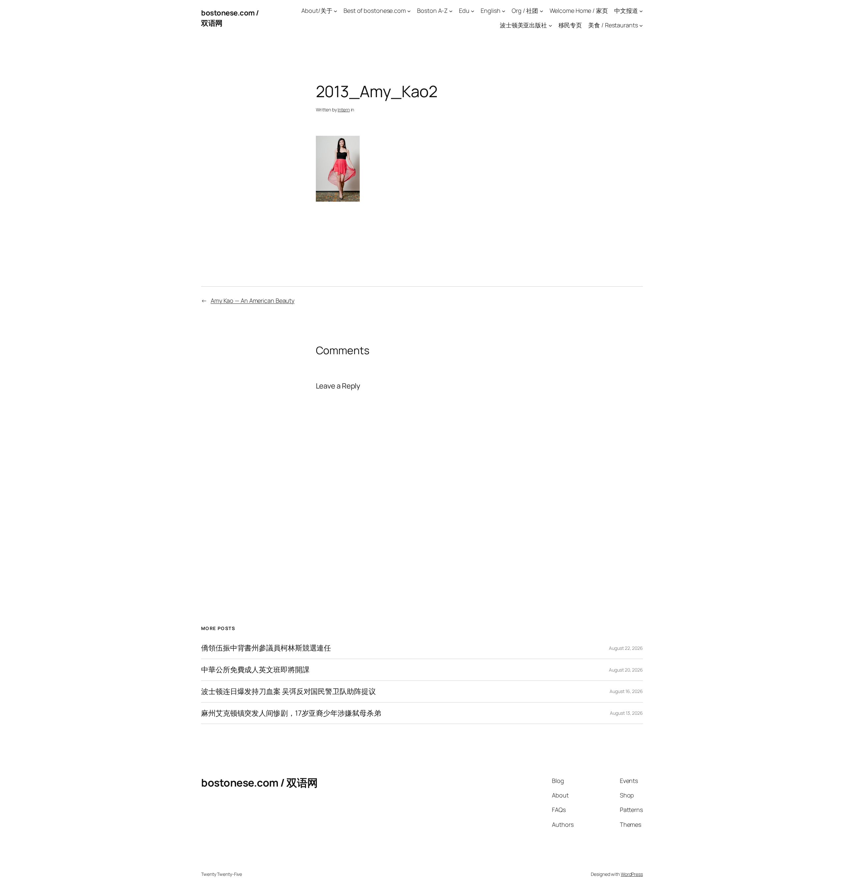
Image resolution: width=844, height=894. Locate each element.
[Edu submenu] (472, 11)
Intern (343, 109)
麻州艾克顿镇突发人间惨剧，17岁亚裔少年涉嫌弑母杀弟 (291, 713)
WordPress (632, 874)
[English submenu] (503, 11)
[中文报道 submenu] (641, 11)
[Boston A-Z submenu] (451, 11)
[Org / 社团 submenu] (541, 11)
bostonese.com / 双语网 (259, 782)
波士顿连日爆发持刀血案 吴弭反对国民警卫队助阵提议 (288, 691)
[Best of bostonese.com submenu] (409, 11)
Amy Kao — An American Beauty (252, 300)
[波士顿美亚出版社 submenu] (550, 25)
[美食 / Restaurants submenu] (641, 25)
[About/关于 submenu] (335, 11)
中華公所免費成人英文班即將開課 (255, 670)
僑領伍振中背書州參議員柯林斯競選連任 (266, 648)
